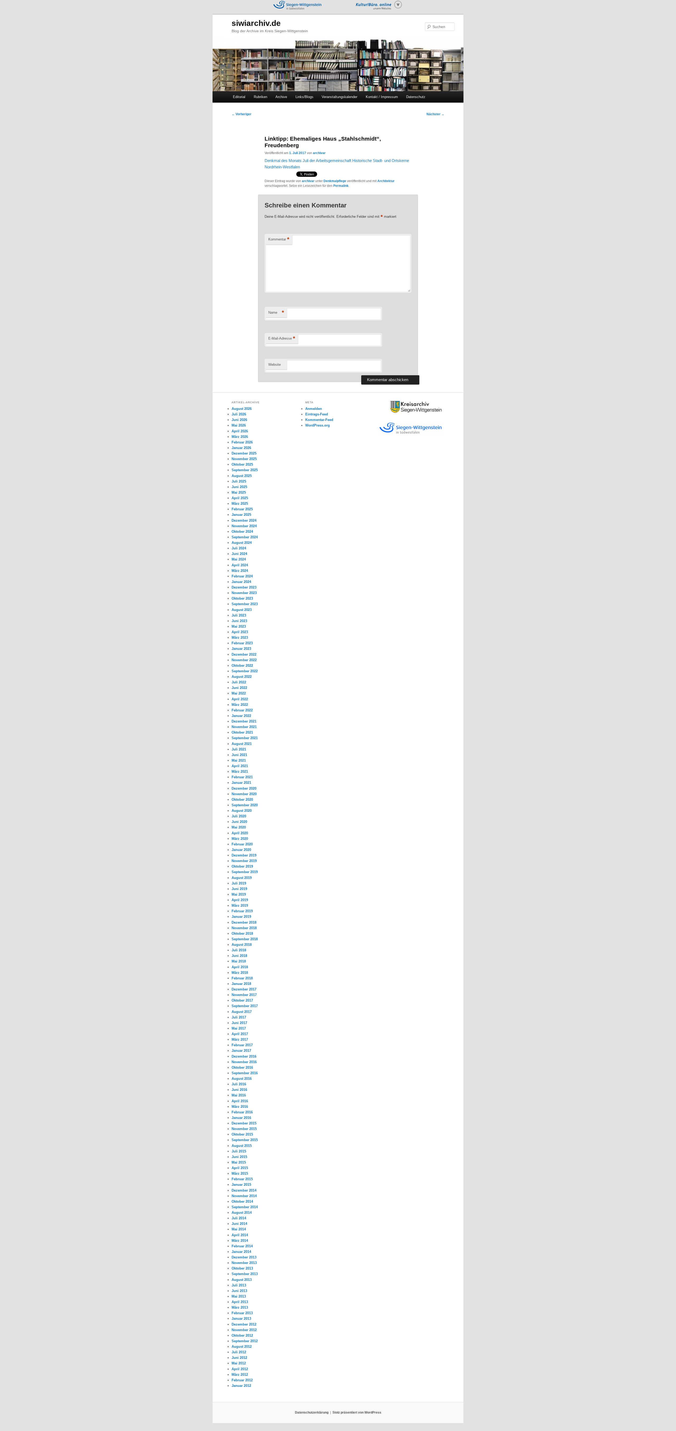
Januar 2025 (241, 515)
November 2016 (244, 1062)
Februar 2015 (242, 1179)
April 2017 (240, 1034)
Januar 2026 (241, 448)
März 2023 (240, 638)
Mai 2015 (239, 1162)
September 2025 (245, 470)
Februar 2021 (242, 777)
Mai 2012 (239, 1363)
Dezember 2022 (244, 654)
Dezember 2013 (244, 1257)
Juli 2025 (239, 481)
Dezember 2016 (244, 1056)
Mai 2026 (239, 425)
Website (274, 365)
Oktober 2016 (242, 1067)
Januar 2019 (241, 917)
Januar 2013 (241, 1319)
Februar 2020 (242, 844)
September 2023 (245, 604)
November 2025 (244, 459)
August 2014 (242, 1213)
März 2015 (240, 1173)
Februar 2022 (242, 710)
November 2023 (244, 593)
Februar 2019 (242, 911)
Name (276, 312)
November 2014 (244, 1196)
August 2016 (242, 1079)
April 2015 (240, 1168)
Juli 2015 (239, 1151)
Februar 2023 (242, 643)
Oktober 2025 (242, 464)
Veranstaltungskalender (339, 97)
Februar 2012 (242, 1380)
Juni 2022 (239, 688)
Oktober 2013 (242, 1268)
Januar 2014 (241, 1252)
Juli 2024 (239, 548)
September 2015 (245, 1140)
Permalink (341, 186)
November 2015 (244, 1129)
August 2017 (242, 1012)
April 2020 (240, 833)
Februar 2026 (242, 442)
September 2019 (245, 872)
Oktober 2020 (242, 800)
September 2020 (245, 805)
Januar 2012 (241, 1386)
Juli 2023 (239, 615)
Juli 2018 (239, 950)
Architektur (386, 181)
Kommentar (278, 239)
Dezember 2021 (244, 721)
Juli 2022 (239, 682)
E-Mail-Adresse (281, 338)
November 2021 (244, 727)
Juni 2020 (239, 822)
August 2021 (242, 744)
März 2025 (240, 504)
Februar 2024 (242, 576)
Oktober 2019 (242, 866)
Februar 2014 (242, 1246)
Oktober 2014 (242, 1201)
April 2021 (240, 766)
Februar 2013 (242, 1313)
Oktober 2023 (242, 598)
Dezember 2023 (244, 587)
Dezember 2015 (244, 1123)
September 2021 (245, 738)
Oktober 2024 (242, 532)
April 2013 (240, 1302)
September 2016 (245, 1073)
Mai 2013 (239, 1296)
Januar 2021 (241, 783)
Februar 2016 (242, 1112)
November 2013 (244, 1263)
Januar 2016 (241, 1118)
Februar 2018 (242, 978)
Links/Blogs (304, 97)
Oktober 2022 (242, 666)
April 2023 (240, 632)
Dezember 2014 (244, 1190)
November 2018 (244, 928)
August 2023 (242, 610)
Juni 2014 (239, 1224)
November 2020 (244, 794)
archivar (319, 153)
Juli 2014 (239, 1218)
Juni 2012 (239, 1358)
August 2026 (242, 409)
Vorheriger (241, 114)
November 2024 (244, 526)
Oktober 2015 (242, 1134)
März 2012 (240, 1375)
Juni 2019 (239, 889)
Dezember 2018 (244, 922)
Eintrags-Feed (316, 414)
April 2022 (240, 699)
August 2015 (242, 1146)
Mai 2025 (239, 492)
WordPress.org (317, 425)
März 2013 (240, 1307)
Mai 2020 (239, 827)
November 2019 (244, 861)
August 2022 (242, 677)
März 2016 (240, 1107)
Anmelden (313, 409)
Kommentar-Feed (319, 420)
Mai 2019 (239, 894)
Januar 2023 (241, 649)
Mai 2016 (239, 1095)
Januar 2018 (241, 984)
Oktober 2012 (242, 1335)
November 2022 (244, 660)
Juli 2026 (239, 414)
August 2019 (242, 878)
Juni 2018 (239, 956)
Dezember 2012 (244, 1324)
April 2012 (240, 1369)
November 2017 (244, 995)
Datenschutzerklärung (311, 1412)
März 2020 (240, 839)
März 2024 (240, 571)
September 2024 (245, 537)
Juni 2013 (239, 1291)
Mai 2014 (239, 1229)
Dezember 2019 (244, 855)
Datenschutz (415, 97)
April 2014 (240, 1235)
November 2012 (244, 1330)
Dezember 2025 (244, 453)
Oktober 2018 (242, 934)
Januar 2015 (241, 1185)
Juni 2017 (239, 1023)
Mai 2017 (239, 1028)
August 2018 (242, 945)
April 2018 (240, 967)
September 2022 (245, 671)
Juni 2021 (239, 755)
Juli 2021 (239, 749)
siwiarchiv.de (256, 23)
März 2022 (240, 705)
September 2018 (245, 939)
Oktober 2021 (242, 732)
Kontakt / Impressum (382, 97)
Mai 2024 (239, 559)
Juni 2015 (239, 1157)
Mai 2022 (239, 693)
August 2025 (242, 476)
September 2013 (245, 1274)
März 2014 (240, 1241)
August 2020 (242, 811)
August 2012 (242, 1347)
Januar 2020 (241, 850)
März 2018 (240, 973)
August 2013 (242, 1280)
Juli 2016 (239, 1084)
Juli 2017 (239, 1017)
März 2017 (240, 1039)
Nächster (435, 114)
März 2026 (240, 437)
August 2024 (242, 543)
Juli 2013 (239, 1285)
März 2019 (240, 905)
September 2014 (245, 1207)
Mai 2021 (239, 760)
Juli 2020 (239, 816)
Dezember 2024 (244, 520)
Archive (281, 97)
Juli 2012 (239, 1352)
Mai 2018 (239, 961)
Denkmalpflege (334, 181)
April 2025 (240, 498)
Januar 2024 (241, 582)
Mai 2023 (239, 626)
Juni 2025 (239, 487)
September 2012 (245, 1341)
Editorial (239, 97)
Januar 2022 (241, 716)
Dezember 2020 (244, 788)
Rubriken (260, 97)
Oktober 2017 (242, 1000)
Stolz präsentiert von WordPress (356, 1412)
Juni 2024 (239, 554)
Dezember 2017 (244, 989)
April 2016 (240, 1101)
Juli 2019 (239, 883)
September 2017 (245, 1006)
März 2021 (240, 772)
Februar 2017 (242, 1045)
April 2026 (240, 431)
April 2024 (240, 565)
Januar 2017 (241, 1051)
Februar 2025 (242, 509)
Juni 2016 (239, 1090)
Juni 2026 (239, 420)
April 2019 (240, 900)
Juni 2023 (239, 621)
